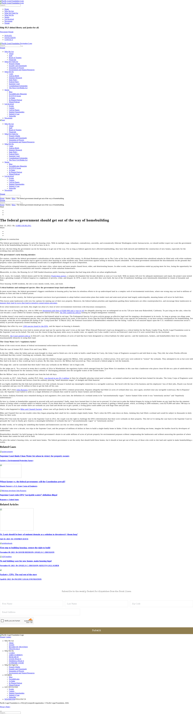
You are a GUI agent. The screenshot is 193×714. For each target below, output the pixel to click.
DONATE (8, 36)
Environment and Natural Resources (22, 70)
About (11, 54)
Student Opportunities (16, 112)
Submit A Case (14, 114)
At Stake (12, 98)
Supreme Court (14, 84)
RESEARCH (14, 657)
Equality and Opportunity (18, 66)
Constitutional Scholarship (18, 86)
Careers (11, 108)
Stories (6, 17)
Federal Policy (14, 82)
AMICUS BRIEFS (16, 655)
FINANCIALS (14, 649)
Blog (10, 92)
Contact (8, 637)
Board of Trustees (15, 58)
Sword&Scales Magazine (18, 94)
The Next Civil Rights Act (18, 88)
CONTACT (8, 40)
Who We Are (9, 11)
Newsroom (8, 21)
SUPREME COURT (16, 663)
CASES (12, 653)
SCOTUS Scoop (15, 96)
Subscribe (12, 116)
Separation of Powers (16, 68)
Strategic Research (15, 78)
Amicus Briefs (14, 76)
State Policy (13, 80)
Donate (7, 23)
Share (2, 207)
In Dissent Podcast (15, 100)
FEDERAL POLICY (16, 661)
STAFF (11, 645)
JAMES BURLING (23, 226)
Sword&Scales (14, 679)
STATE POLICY (15, 659)
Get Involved (9, 19)
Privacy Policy (5, 707)
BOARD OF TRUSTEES (18, 647)
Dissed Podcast (14, 102)
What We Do (9, 15)
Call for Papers (14, 110)
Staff (10, 56)
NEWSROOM (9, 699)
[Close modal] (1, 711)
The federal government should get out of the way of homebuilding (40, 198)
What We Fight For (11, 13)
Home (6, 9)
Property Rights (14, 64)
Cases (11, 74)
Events (11, 106)
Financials (12, 60)
